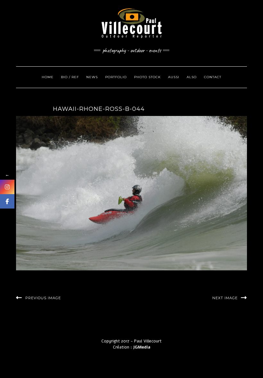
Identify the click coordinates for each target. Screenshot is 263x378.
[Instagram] (7, 187)
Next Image (225, 298)
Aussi (173, 77)
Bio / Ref (70, 77)
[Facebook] (7, 201)
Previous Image (43, 298)
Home (48, 77)
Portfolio (116, 77)
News (92, 77)
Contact (212, 77)
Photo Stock (147, 77)
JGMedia (141, 347)
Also (192, 77)
